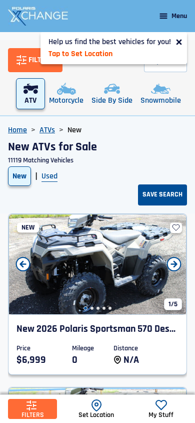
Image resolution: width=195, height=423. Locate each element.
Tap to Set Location (80, 54)
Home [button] (17, 130)
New (19, 176)
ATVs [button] (47, 130)
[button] (86, 308)
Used (50, 176)
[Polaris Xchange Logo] (38, 16)
